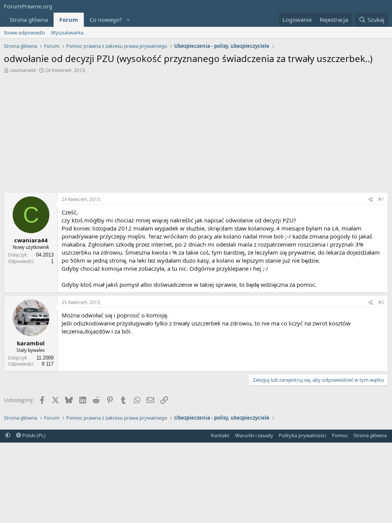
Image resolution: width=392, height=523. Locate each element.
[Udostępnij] (371, 199)
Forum (68, 19)
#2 (381, 302)
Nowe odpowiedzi (24, 32)
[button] (128, 20)
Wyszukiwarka (67, 32)
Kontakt (220, 435)
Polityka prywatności (302, 435)
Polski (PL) (33, 435)
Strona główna (29, 19)
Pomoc (340, 435)
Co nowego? (106, 19)
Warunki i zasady (254, 435)
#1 (381, 199)
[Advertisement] (196, 131)
